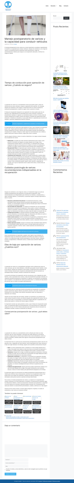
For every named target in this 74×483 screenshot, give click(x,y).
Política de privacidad (47, 481)
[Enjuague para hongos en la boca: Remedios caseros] (61, 156)
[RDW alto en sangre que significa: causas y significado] (61, 93)
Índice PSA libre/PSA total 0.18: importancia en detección (62, 264)
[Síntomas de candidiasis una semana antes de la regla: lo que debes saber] (61, 142)
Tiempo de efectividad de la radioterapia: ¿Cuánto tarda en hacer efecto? (20, 418)
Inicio (47, 5)
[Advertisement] (26, 68)
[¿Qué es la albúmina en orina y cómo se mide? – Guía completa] (61, 105)
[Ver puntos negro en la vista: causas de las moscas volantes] (61, 81)
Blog (60, 5)
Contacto (66, 5)
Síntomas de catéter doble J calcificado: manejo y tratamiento (62, 251)
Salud (10, 415)
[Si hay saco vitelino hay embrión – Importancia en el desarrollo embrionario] (61, 117)
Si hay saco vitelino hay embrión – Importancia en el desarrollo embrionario (61, 123)
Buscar (54, 15)
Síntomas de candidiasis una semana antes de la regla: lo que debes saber (60, 149)
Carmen (58, 210)
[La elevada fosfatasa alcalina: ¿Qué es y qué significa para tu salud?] (61, 68)
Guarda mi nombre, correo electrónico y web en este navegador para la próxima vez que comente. (26, 469)
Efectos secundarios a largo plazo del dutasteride (62, 225)
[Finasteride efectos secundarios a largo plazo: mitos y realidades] (61, 130)
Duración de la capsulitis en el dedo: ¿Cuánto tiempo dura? (17, 416)
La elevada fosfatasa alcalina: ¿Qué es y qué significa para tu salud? (60, 74)
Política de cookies (56, 481)
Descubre (53, 5)
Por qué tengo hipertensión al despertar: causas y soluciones (62, 212)
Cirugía (7, 415)
